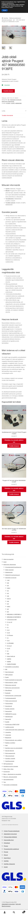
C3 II (8, 630)
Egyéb (7, 677)
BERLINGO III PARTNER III (14, 617)
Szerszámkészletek (8, 779)
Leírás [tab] (3, 111)
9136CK (8, 103)
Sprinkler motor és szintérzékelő (13, 748)
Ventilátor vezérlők (10, 758)
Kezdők (7, 722)
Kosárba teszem (8, 91)
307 (8, 593)
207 (8, 585)
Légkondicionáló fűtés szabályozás (14, 729)
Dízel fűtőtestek (9, 672)
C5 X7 (8, 648)
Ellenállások (8, 690)
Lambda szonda (9, 727)
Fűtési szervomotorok (11, 701)
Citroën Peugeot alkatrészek (11, 831)
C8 (7, 651)
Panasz (6, 846)
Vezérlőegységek (9, 761)
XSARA (9, 661)
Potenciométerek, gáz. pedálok (13, 740)
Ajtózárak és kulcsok (7, 20)
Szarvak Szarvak (9, 750)
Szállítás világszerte (9, 864)
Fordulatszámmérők (10, 698)
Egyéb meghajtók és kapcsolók (13, 680)
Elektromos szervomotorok (12, 687)
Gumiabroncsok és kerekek (11, 766)
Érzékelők (7, 693)
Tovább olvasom (14, 446)
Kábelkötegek (9, 716)
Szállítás (6, 861)
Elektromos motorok (10, 685)
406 (8, 601)
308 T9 (9, 598)
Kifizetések (7, 843)
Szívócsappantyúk (10, 753)
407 (14, 20)
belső (5, 562)
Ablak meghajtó (9, 570)
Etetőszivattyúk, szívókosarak (13, 695)
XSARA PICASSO (11, 664)
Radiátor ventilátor (10, 743)
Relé (6, 745)
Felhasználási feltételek (10, 837)
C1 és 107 (9, 622)
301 (8, 590)
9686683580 (18, 103)
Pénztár (6, 852)
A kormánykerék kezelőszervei (13, 567)
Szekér (6, 867)
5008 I (8, 606)
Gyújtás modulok (9, 708)
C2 (7, 625)
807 (8, 611)
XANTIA (9, 659)
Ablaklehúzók (9, 572)
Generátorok (8, 706)
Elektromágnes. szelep (11, 682)
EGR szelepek (9, 674)
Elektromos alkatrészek (15, 18)
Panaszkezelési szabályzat (11, 849)
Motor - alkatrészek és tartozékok (12, 774)
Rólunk (6, 855)
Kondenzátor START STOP (12, 724)
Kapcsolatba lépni (9, 840)
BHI (6, 669)
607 (8, 609)
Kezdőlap (6, 18)
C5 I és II (9, 646)
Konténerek (7, 771)
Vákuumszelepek (9, 756)
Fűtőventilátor (9, 703)
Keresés (14, 912)
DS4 (8, 653)
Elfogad (4, 10)
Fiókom (4, 912)
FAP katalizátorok (8, 764)
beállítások (5, 4)
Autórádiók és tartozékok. (12, 666)
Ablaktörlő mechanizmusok (12, 575)
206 (8, 583)
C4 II (8, 640)
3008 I (8, 588)
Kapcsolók (8, 719)
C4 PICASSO (10, 643)
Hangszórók (8, 711)
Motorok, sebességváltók (10, 777)
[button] (24, 28)
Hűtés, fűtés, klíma (8, 769)
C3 (7, 627)
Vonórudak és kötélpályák (10, 785)
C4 (7, 638)
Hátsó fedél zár (11, 656)
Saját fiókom (7, 858)
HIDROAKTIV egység (10, 714)
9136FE (13, 103)
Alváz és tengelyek (8, 559)
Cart (22, 911)
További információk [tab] (7, 115)
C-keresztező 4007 (12, 619)
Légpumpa (8, 735)
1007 (8, 580)
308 (8, 596)
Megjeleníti (8, 737)
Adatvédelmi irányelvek (10, 834)
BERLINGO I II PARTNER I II (14, 614)
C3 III (8, 632)
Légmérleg (8, 732)
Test (5, 782)
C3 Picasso (10, 635)
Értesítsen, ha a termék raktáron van (14, 441)
